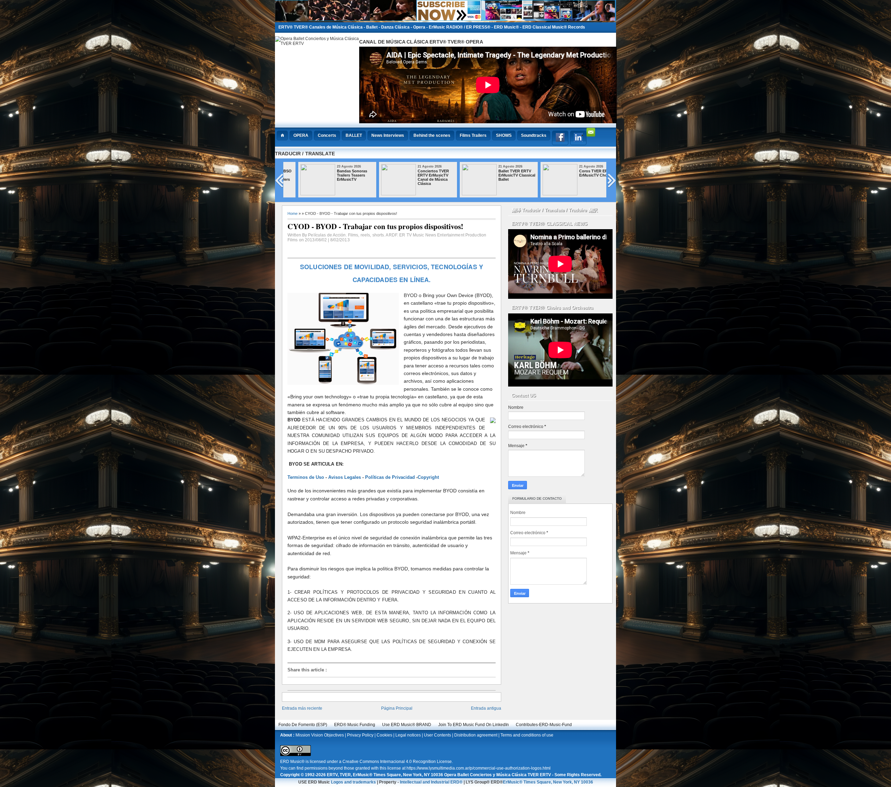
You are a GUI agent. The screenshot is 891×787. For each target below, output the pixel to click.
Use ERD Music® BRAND (406, 724)
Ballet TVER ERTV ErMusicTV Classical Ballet (504, 175)
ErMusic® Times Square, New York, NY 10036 (548, 782)
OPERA (300, 135)
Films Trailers (473, 135)
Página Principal (396, 708)
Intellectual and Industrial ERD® (431, 782)
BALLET (354, 135)
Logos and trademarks (353, 782)
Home (292, 213)
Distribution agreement (475, 735)
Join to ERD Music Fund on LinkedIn (473, 724)
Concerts (327, 135)
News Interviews (387, 135)
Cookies (384, 735)
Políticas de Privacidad (390, 477)
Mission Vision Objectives (319, 735)
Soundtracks (533, 135)
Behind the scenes (431, 135)
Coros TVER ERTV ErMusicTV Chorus (583, 173)
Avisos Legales (344, 477)
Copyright (428, 477)
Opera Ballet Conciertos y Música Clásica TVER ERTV (497, 774)
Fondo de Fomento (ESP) (302, 724)
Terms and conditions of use (526, 735)
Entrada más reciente (302, 708)
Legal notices (408, 735)
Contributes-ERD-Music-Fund (544, 724)
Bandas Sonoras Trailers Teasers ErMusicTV (339, 175)
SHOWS (504, 135)
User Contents (437, 735)
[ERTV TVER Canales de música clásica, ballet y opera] (445, 19)
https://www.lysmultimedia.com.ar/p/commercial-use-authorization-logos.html (479, 768)
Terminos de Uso (305, 477)
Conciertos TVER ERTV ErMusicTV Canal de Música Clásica (420, 177)
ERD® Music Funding (354, 724)
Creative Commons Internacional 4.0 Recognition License (397, 761)
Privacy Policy (360, 735)
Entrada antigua (486, 708)
